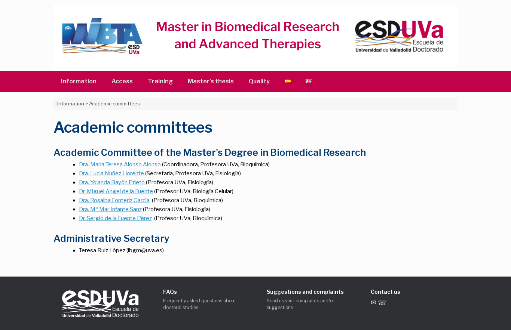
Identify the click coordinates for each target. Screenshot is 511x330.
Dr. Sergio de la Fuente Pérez (115, 218)
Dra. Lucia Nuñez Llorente (112, 173)
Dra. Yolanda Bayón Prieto (112, 182)
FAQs (170, 292)
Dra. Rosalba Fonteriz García (114, 200)
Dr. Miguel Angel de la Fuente (116, 191)
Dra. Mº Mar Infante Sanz (110, 209)
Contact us (385, 292)
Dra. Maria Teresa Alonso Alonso (120, 164)
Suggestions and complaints (305, 292)
